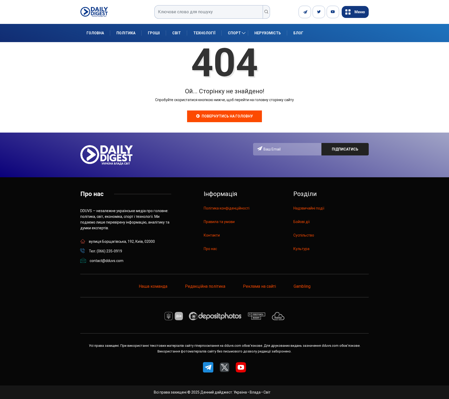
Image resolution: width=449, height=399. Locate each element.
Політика (125, 33)
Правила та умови (219, 222)
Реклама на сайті (259, 286)
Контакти (212, 235)
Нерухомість (267, 33)
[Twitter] (319, 12)
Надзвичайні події (308, 208)
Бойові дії (301, 222)
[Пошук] (266, 12)
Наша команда (153, 286)
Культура (301, 249)
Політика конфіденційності (226, 208)
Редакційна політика (205, 286)
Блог (298, 33)
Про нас (210, 249)
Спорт (234, 33)
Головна (95, 33)
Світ (176, 33)
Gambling (302, 286)
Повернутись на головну (227, 116)
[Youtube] (333, 12)
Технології (204, 33)
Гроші (154, 33)
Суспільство (303, 235)
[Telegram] (305, 12)
